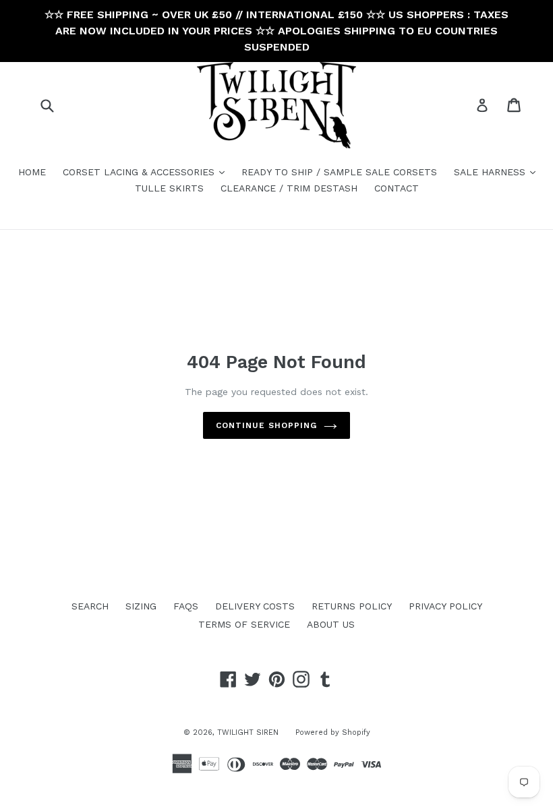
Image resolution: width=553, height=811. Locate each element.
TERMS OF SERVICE (244, 624)
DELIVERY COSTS (255, 606)
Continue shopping (266, 425)
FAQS (185, 606)
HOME (32, 172)
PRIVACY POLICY (445, 606)
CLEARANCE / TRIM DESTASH (289, 188)
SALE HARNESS (498, 171)
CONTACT (396, 188)
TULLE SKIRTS (169, 188)
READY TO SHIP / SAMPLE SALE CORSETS (339, 172)
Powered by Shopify (332, 732)
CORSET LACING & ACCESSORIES (147, 171)
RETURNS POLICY (352, 606)
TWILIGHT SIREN (248, 732)
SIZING (140, 606)
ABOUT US (331, 624)
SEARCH (90, 606)
